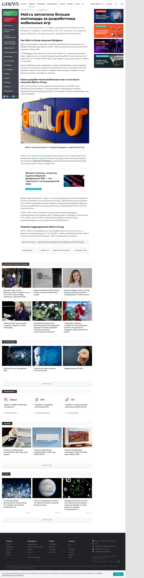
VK (69, 547)
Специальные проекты (35, 547)
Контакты (52, 552)
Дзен (70, 557)
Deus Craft (47, 91)
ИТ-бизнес (7, 82)
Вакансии (52, 549)
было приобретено (34, 156)
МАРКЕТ (62, 4)
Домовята (71, 215)
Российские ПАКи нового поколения (10, 42)
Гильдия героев (58, 215)
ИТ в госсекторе (9, 61)
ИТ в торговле (8, 69)
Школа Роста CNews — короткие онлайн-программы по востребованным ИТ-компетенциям (53, 242)
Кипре (55, 65)
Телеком (6, 74)
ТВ (82, 4)
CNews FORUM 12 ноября (8, 13)
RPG (49, 215)
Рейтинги (7, 87)
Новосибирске (66, 89)
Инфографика (8, 91)
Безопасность (8, 56)
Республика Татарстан (77, 203)
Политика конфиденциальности (106, 546)
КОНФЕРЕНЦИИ (52, 4)
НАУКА (77, 4)
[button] (116, 4)
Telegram (71, 555)
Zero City (24, 68)
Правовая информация (103, 551)
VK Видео (71, 549)
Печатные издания (33, 557)
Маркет (30, 549)
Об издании (53, 544)
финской (43, 158)
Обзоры (8, 552)
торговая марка (36, 91)
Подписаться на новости (61, 250)
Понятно (118, 574)
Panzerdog (59, 158)
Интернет (7, 78)
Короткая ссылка (81, 250)
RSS (96, 544)
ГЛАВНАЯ (24, 4)
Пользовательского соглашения (12, 575)
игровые (56, 231)
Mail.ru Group (26, 44)
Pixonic (75, 218)
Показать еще (47, 384)
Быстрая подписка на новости (105, 541)
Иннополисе (63, 203)
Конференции (32, 544)
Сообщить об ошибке (102, 549)
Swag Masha (36, 203)
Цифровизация (9, 48)
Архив (8, 555)
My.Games (40, 233)
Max (69, 544)
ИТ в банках (7, 65)
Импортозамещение (10, 52)
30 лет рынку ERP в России (9, 30)
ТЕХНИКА (70, 4)
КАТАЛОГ (109, 4)
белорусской (65, 198)
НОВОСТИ (32, 4)
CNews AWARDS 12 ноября (9, 19)
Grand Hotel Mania (28, 94)
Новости (8, 544)
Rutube (70, 552)
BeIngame (30, 53)
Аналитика (41, 4)
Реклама (52, 547)
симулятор (82, 65)
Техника (30, 552)
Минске (54, 203)
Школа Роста (8, 25)
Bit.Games (73, 212)
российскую (59, 218)
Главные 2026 (9, 36)
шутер (84, 161)
